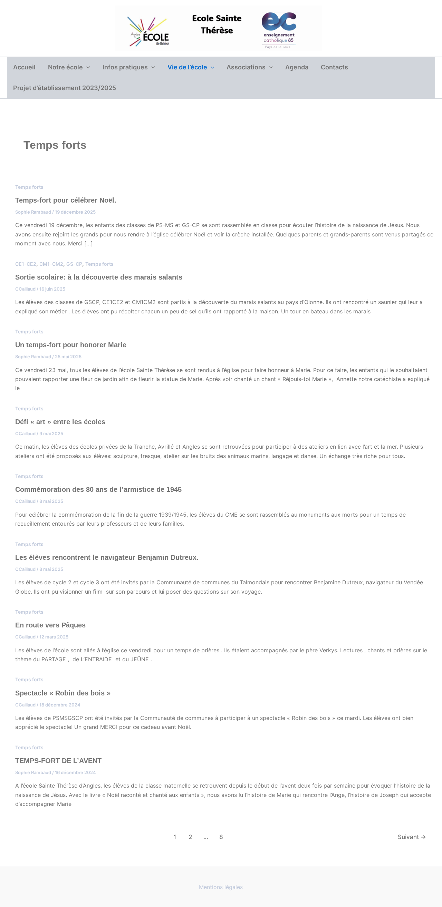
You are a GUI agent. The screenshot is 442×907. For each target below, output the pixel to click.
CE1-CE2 (25, 264)
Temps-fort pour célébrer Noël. (65, 200)
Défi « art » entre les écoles (60, 422)
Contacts (334, 67)
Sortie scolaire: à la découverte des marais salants (98, 277)
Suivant (412, 836)
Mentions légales (221, 887)
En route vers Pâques (50, 625)
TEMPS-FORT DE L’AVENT (58, 760)
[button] (86, 67)
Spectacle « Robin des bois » (62, 693)
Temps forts (29, 187)
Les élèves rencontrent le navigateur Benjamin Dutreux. (107, 557)
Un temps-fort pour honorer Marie (70, 345)
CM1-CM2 (51, 264)
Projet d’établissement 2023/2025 (64, 87)
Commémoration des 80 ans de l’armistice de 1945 (98, 489)
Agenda (296, 67)
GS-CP (74, 264)
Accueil (24, 67)
